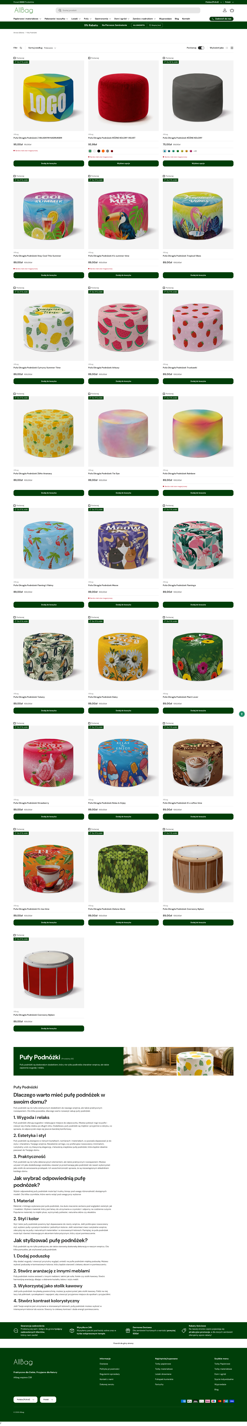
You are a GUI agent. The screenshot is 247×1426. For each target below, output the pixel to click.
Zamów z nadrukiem (143, 18)
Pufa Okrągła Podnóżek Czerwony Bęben (183, 909)
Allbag (21, 1412)
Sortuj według (35, 47)
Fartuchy (159, 1384)
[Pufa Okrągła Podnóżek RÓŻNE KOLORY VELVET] (123, 95)
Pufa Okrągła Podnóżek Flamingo (179, 585)
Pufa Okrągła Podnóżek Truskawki (180, 367)
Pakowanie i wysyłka (55, 18)
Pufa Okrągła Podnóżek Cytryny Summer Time (37, 367)
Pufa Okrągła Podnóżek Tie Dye (104, 473)
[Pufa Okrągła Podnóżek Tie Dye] (123, 431)
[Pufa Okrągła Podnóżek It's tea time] (49, 867)
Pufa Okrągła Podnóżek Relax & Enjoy (107, 803)
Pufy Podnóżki (32, 32)
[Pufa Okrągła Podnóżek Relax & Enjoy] (123, 761)
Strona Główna (19, 32)
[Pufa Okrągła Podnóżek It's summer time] (123, 213)
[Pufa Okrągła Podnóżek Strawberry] (49, 761)
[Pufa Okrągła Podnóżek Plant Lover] (198, 655)
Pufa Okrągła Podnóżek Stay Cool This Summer (37, 255)
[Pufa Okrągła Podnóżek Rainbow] (198, 431)
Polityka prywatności (109, 1369)
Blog (177, 18)
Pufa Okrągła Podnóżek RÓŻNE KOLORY (182, 138)
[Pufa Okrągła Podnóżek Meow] (123, 543)
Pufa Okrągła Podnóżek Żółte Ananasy (33, 473)
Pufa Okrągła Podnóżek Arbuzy (103, 367)
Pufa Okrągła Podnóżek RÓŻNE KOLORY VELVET (111, 138)
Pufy (86, 18)
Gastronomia (101, 18)
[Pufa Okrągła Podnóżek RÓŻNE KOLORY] (198, 95)
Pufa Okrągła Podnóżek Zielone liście (106, 909)
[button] (242, 714)
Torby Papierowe (222, 1363)
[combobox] (128, 10)
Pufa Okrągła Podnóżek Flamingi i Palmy (33, 585)
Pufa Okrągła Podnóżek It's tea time (31, 909)
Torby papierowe (163, 1363)
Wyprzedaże (165, 18)
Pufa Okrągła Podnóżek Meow (103, 585)
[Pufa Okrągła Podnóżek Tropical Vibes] (198, 213)
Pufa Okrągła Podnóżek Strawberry (31, 803)
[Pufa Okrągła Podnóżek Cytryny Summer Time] (49, 325)
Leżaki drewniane (163, 1374)
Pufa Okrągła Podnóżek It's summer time (108, 255)
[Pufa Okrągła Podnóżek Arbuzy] (123, 325)
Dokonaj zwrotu (107, 1384)
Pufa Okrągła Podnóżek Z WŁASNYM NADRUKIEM (38, 138)
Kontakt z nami (106, 1379)
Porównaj (191, 47)
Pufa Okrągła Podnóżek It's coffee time (182, 803)
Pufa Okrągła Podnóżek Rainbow (179, 473)
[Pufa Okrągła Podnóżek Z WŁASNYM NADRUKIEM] (49, 95)
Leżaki (74, 18)
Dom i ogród (120, 18)
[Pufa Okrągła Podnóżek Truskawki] (198, 325)
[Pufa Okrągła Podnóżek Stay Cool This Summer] (49, 213)
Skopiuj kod (156, 25)
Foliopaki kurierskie (164, 1379)
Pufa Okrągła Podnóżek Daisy (103, 697)
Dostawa (104, 1363)
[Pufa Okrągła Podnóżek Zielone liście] (123, 867)
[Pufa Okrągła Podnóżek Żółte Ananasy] (49, 431)
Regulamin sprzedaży (110, 1374)
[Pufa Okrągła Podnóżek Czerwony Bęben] (198, 867)
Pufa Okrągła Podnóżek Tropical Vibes (182, 255)
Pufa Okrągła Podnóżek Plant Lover (180, 697)
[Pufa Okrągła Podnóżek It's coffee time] (198, 761)
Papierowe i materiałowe (26, 18)
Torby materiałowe (164, 1369)
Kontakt (186, 18)
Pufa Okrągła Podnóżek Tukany (29, 697)
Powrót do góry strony (123, 1343)
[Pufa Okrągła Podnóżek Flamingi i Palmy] (49, 543)
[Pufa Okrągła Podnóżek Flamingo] (198, 543)
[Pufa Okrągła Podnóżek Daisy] (123, 655)
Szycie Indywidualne (223, 1379)
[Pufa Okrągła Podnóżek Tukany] (49, 655)
